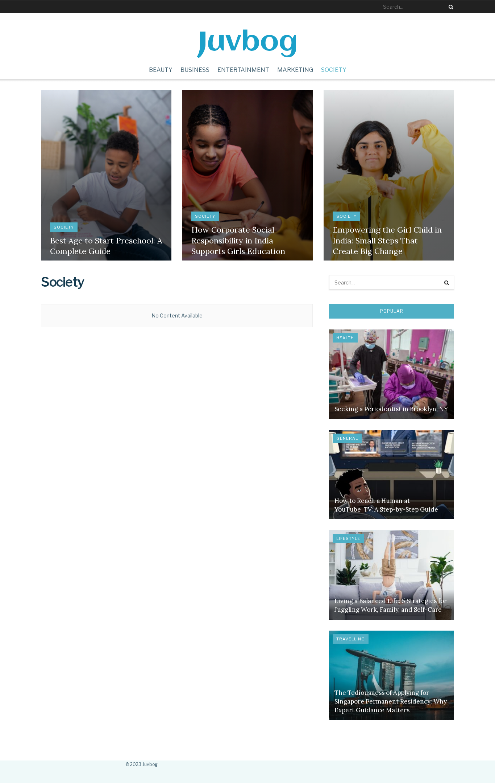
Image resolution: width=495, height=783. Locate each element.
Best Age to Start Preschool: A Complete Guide (106, 246)
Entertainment (243, 69)
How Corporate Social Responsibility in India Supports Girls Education (238, 240)
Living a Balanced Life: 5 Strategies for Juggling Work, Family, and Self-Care (390, 605)
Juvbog (248, 42)
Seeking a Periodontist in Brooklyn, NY (391, 409)
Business (194, 69)
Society (333, 69)
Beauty (160, 69)
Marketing (295, 69)
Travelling (350, 638)
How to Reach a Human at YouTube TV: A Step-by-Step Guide (386, 505)
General (347, 438)
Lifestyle (348, 538)
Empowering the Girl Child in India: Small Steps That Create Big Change (387, 240)
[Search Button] (449, 6)
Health (345, 337)
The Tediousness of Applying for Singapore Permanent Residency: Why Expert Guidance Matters (390, 701)
